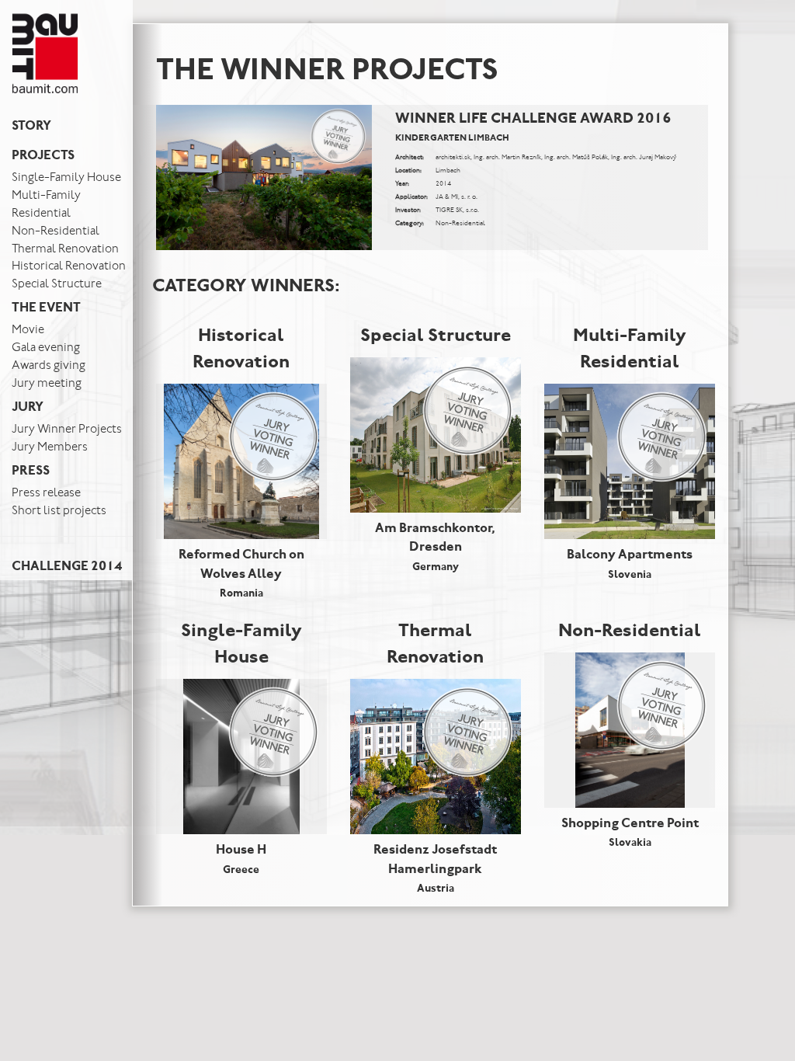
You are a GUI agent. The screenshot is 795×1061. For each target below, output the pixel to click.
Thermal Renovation (65, 249)
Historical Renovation (69, 266)
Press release (46, 493)
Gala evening (46, 348)
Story (31, 127)
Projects (43, 156)
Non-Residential (55, 231)
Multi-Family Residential (46, 205)
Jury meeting (47, 383)
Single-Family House (66, 178)
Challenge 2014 (67, 567)
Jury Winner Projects (67, 429)
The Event (46, 308)
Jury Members (50, 447)
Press (31, 471)
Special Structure (57, 284)
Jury (27, 408)
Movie (28, 330)
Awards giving (48, 366)
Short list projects (59, 511)
